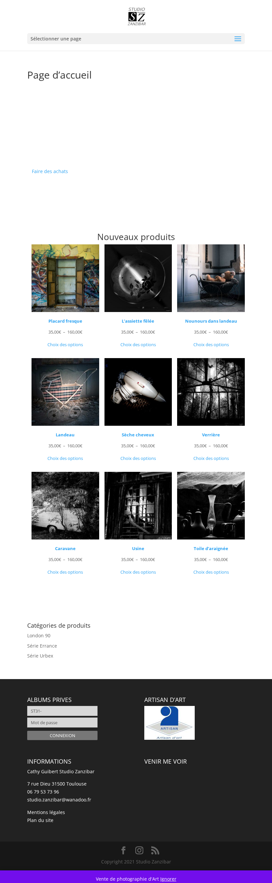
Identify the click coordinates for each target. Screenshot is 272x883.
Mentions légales (46, 812)
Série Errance (42, 646)
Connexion (62, 735)
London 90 (38, 635)
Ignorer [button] (168, 879)
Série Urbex (40, 656)
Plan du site (40, 820)
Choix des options (65, 344)
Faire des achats (50, 171)
